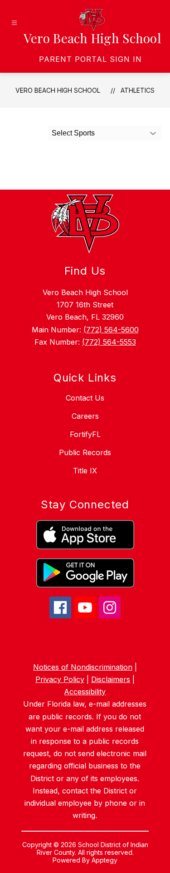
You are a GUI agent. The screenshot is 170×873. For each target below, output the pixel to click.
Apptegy (104, 860)
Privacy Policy (59, 679)
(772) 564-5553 (109, 341)
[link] (90, 59)
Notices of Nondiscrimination (82, 667)
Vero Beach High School (57, 90)
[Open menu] (14, 23)
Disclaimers (110, 679)
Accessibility (85, 691)
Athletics (138, 90)
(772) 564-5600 (111, 329)
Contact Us (85, 397)
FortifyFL (85, 434)
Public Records (85, 452)
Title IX (85, 470)
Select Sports (73, 133)
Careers (85, 416)
